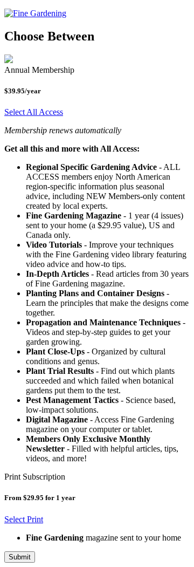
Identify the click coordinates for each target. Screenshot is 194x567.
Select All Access (33, 112)
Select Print (23, 519)
